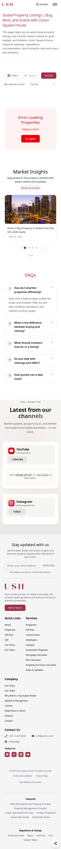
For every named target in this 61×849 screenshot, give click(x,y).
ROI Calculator (33, 659)
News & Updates (34, 669)
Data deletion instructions (30, 782)
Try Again (30, 138)
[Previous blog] (17, 248)
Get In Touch (15, 607)
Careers (9, 705)
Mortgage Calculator (36, 654)
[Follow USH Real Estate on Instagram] (14, 754)
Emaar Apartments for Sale (19, 812)
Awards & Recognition (16, 700)
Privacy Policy (42, 776)
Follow (17, 511)
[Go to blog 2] (28, 248)
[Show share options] (55, 843)
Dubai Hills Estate (20, 817)
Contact (9, 720)
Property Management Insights (30, 808)
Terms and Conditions (22, 776)
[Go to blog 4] (36, 248)
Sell (6, 639)
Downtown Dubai (41, 817)
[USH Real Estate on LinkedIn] (20, 754)
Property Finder (16, 835)
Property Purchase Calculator (41, 664)
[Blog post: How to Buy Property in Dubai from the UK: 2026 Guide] (30, 209)
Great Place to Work (15, 710)
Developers (32, 639)
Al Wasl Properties (46, 812)
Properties (10, 629)
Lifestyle (30, 644)
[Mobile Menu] (55, 4)
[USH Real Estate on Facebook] (7, 754)
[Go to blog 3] (32, 248)
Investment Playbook (37, 649)
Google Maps (30, 839)
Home (8, 624)
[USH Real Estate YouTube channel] (27, 754)
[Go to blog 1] (25, 248)
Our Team (10, 649)
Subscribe (18, 459)
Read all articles (30, 188)
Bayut (30, 835)
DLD (51, 835)
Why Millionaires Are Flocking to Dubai (30, 803)
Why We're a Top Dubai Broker (20, 695)
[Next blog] (44, 248)
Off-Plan (9, 634)
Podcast (9, 715)
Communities (33, 634)
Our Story (10, 644)
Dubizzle (41, 835)
